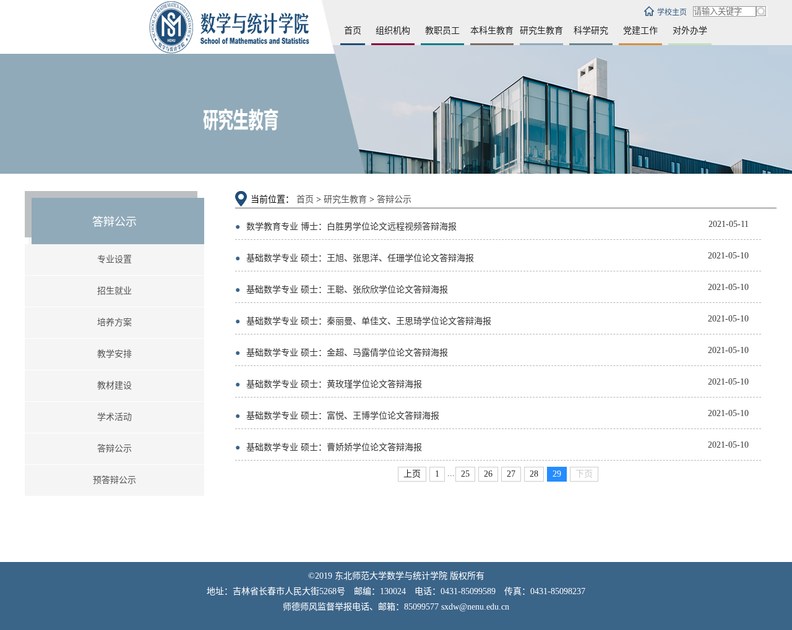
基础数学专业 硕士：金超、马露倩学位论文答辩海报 (341, 352)
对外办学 (690, 30)
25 (465, 474)
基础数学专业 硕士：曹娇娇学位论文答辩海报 (328, 447)
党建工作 (640, 30)
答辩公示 (114, 448)
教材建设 (114, 385)
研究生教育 (541, 30)
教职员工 (442, 30)
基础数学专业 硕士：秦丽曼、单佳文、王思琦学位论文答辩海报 (363, 321)
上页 (412, 474)
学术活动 (114, 417)
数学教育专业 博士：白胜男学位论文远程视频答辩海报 (346, 226)
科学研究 (591, 30)
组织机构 (393, 30)
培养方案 (114, 322)
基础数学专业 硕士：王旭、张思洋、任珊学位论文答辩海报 (354, 258)
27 (511, 474)
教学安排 (114, 354)
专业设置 (114, 259)
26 (488, 474)
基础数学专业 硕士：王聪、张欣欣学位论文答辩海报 (341, 289)
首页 (352, 30)
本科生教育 (492, 30)
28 (534, 474)
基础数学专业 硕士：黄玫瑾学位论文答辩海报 (328, 384)
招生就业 (114, 291)
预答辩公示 (114, 480)
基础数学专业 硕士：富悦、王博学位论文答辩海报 (337, 415)
